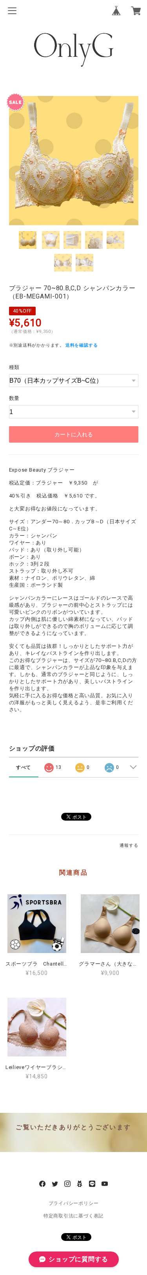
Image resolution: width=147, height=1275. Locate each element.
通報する (129, 845)
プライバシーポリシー (74, 1203)
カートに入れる (73, 434)
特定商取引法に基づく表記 (73, 1216)
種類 (14, 367)
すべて (23, 767)
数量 (14, 398)
